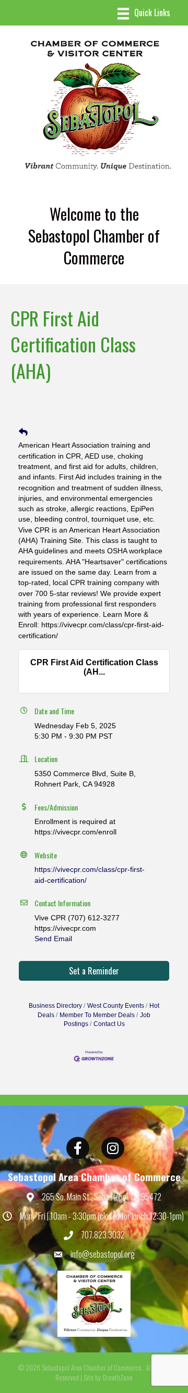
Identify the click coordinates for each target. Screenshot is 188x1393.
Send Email (53, 938)
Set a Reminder (94, 971)
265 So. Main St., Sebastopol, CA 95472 (101, 1197)
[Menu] (144, 13)
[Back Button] (23, 432)
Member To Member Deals (97, 1015)
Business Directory (55, 1005)
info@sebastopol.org (102, 1254)
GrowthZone (117, 1377)
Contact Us (109, 1024)
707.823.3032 (103, 1235)
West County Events (115, 1005)
